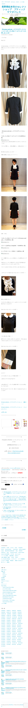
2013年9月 (3, 634)
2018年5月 (3, 617)
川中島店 (4, 576)
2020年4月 (20, 613)
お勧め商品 (21, 515)
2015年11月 (14, 623)
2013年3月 (14, 636)
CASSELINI (20, 547)
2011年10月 (20, 642)
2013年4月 (9, 636)
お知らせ (16, 555)
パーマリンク (11, 519)
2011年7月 (14, 644)
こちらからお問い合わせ (14, 468)
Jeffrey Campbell (22, 549)
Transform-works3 (15, 515)
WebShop (3, 3)
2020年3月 (3, 615)
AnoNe (8, 547)
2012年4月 (9, 641)
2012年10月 (20, 638)
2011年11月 (14, 642)
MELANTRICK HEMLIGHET (9, 550)
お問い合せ (4, 412)
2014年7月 (14, 629)
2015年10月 (20, 623)
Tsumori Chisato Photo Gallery (8, 587)
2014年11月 (14, 628)
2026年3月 (19, 610)
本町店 (4, 572)
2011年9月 (3, 644)
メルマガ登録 (3, 603)
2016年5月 (3, 621)
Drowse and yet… (8, 549)
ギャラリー (5, 574)
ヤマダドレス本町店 (5, 560)
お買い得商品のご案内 (5, 557)
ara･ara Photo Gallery (7, 588)
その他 (12, 557)
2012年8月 (9, 639)
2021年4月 (20, 612)
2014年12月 (9, 628)
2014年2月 (19, 631)
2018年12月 (20, 615)
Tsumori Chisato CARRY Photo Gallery (9, 590)
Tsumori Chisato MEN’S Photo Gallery (9, 595)
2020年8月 (9, 613)
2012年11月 (14, 638)
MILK (17, 550)
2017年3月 (9, 618)
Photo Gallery (7, 1)
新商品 (14, 516)
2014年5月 (3, 631)
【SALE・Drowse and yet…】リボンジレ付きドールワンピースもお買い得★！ (14, 511)
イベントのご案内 (4, 555)
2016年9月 (3, 620)
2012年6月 (19, 639)
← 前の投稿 (3, 527)
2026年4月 (14, 610)
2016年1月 (3, 623)
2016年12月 (14, 618)
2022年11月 (9, 612)
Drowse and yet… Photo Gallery (9, 600)
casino (16, 547)
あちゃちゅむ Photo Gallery (8, 593)
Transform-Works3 (5, 469)
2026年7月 (9, 610)
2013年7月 (14, 634)
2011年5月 (3, 646)
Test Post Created (9, 657)
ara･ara (11, 547)
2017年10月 (14, 617)
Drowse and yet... (9, 515)
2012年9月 (3, 639)
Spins (8, 552)
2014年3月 (14, 631)
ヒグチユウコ (14, 558)
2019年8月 (14, 615)
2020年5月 (14, 613)
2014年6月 (19, 629)
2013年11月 (14, 633)
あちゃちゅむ (17, 554)
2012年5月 (3, 641)
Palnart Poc (3, 552)
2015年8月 (9, 625)
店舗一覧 (3, 571)
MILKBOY (20, 550)
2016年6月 (19, 620)
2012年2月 (19, 641)
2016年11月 (20, 618)
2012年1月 (3, 642)
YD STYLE (12, 554)
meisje (2, 550)
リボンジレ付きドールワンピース (20, 518)
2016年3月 (14, 621)
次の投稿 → (24, 529)
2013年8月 (9, 634)
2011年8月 (9, 644)
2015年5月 (3, 626)
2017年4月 (3, 618)
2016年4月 (9, 621)
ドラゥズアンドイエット (9, 518)
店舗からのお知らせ (9, 516)
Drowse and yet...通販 (15, 517)
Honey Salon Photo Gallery (7, 601)
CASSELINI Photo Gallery (7, 598)
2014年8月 (9, 629)
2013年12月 (9, 633)
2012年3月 (14, 641)
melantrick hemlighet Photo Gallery (9, 592)
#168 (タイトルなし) (5, 580)
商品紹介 (4, 516)
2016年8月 (9, 620)
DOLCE (2, 549)
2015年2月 (19, 626)
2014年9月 (3, 629)
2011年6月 (19, 644)
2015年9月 (3, 625)
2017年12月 (9, 617)
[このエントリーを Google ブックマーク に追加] (23, 484)
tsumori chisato (21, 552)
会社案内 (3, 577)
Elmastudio (22, 704)
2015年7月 (14, 625)
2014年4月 (9, 631)
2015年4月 (9, 626)
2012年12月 (9, 638)
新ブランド (3, 562)
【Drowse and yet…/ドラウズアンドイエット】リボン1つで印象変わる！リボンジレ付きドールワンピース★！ (14, 493)
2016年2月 (19, 621)
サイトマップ (3, 584)
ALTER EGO (3, 547)
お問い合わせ (3, 569)
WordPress (11, 704)
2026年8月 (3, 610)
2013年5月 (3, 636)
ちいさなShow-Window (5, 558)
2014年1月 (3, 633)
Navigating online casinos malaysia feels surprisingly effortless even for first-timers (15, 679)
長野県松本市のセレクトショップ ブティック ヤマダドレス (15, 9)
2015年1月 (3, 628)
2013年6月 (19, 634)
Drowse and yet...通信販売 (6, 517)
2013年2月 (19, 636)
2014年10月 (20, 628)
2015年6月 (19, 625)
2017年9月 (20, 617)
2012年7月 (14, 639)
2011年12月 (9, 642)
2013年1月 (3, 638)
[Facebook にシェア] (12, 484)
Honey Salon (15, 549)
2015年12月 (9, 623)
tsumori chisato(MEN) (5, 554)
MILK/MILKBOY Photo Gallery (8, 596)
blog (3, 1)
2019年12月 (9, 615)
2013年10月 (20, 633)
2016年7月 (14, 620)
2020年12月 (3, 613)
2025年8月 (3, 612)
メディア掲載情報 (21, 558)
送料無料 (6, 519)
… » (12, 653)
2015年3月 (14, 626)
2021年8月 (14, 612)
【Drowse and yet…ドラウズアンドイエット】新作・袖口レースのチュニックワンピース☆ (14, 504)
